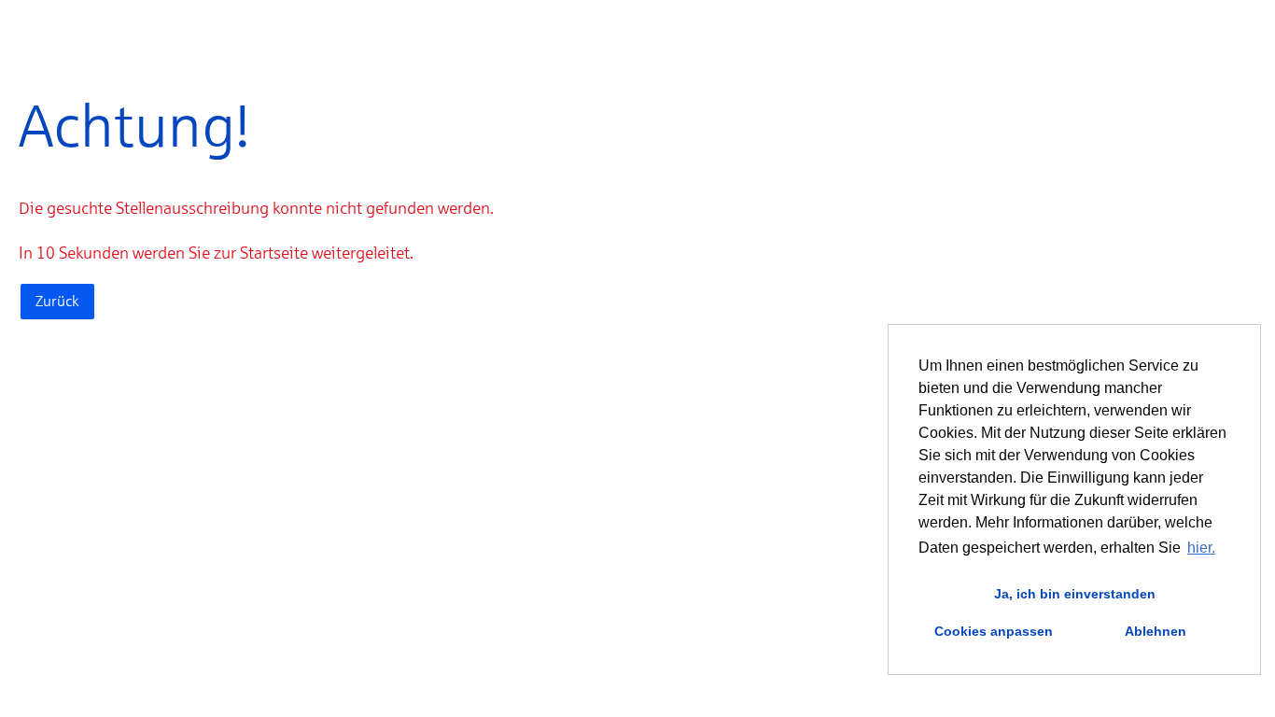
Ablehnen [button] (1155, 631)
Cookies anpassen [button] (993, 631)
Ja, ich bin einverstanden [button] (1075, 593)
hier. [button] (1201, 547)
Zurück (57, 301)
